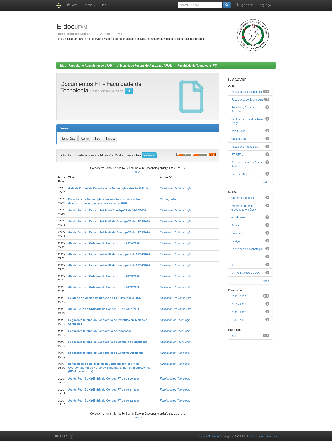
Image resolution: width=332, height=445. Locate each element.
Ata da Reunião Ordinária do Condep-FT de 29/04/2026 (104, 243)
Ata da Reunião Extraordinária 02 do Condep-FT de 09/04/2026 (109, 254)
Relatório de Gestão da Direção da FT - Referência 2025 (104, 298)
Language (264, 5)
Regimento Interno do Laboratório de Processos (100, 331)
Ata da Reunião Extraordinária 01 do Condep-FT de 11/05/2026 (109, 232)
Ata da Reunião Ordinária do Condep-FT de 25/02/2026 (104, 287)
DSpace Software (208, 436)
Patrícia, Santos (241, 174)
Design (235, 241)
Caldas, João (168, 199)
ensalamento (239, 217)
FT (233, 257)
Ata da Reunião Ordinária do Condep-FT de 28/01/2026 (104, 309)
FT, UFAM (237, 154)
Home (74, 5)
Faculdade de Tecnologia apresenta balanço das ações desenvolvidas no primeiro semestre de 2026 (104, 201)
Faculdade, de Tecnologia (175, 188)
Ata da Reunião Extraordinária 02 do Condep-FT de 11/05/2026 (109, 221)
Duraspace (256, 436)
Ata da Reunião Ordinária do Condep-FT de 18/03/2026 (104, 276)
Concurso (237, 233)
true (233, 336)
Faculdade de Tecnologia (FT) (197, 65)
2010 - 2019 (238, 304)
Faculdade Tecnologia (244, 146)
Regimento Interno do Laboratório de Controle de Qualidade (107, 342)
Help (103, 5)
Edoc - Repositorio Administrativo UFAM (85, 65)
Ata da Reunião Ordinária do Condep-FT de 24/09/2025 (104, 378)
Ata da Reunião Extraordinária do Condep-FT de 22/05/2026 (107, 210)
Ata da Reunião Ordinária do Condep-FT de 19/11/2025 (104, 389)
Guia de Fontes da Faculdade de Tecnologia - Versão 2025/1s (108, 188)
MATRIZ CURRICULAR (245, 272)
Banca (235, 225)
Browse (88, 5)
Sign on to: (246, 5)
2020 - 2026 (238, 296)
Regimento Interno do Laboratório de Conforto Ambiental (106, 353)
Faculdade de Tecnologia (175, 320)
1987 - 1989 (238, 320)
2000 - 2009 (238, 312)
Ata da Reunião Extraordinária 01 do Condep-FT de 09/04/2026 (109, 265)
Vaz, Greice (238, 131)
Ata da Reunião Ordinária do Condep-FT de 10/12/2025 (104, 400)
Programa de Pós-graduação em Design (244, 207)
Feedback (271, 436)
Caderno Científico (242, 198)
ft (232, 265)
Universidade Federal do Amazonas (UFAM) (145, 65)
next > (138, 172)
